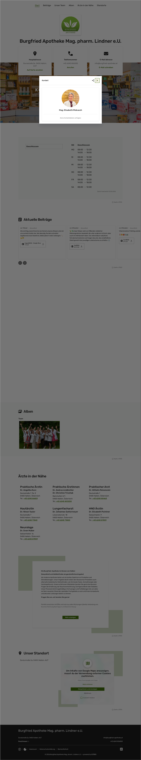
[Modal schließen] (70, 380)
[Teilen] (93, 80)
